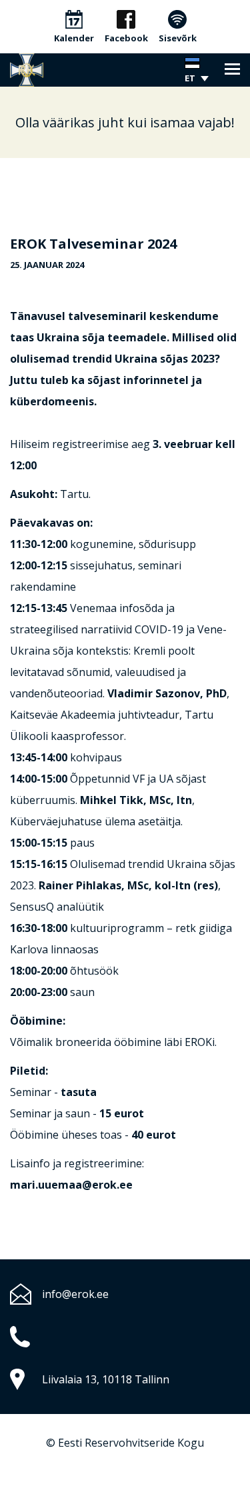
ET (190, 78)
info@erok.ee (75, 1294)
